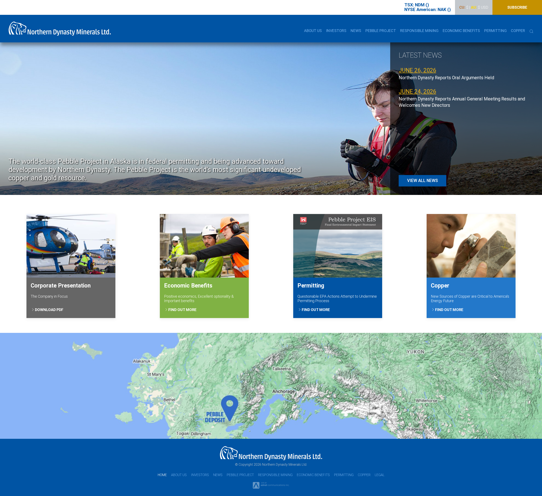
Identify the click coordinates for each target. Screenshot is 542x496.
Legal (379, 475)
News (218, 475)
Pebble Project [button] (380, 30)
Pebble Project (240, 475)
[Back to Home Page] (59, 29)
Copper (518, 30)
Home (162, 475)
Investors (200, 475)
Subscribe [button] (517, 7)
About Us (179, 475)
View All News (422, 180)
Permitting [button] (495, 30)
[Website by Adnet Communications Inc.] (271, 485)
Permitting (344, 475)
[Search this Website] (531, 30)
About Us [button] (313, 30)
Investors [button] (336, 30)
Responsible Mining (275, 475)
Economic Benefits (461, 30)
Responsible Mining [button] (419, 30)
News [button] (356, 30)
